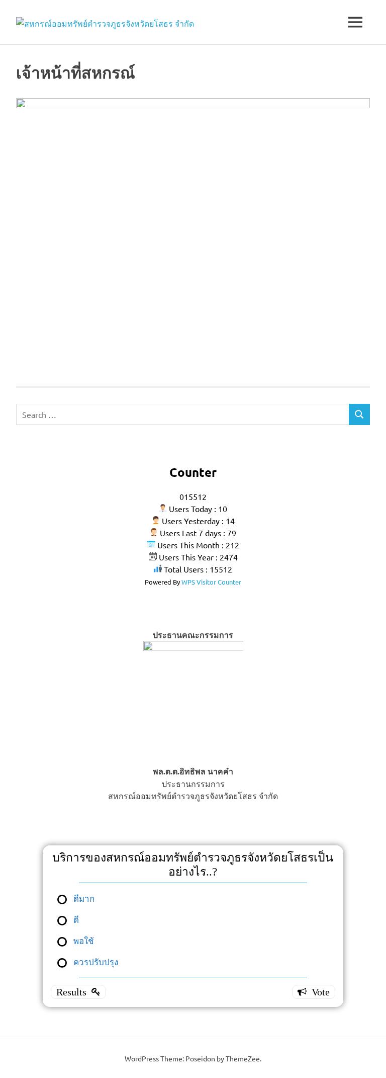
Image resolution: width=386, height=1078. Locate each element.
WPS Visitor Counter (211, 582)
